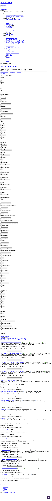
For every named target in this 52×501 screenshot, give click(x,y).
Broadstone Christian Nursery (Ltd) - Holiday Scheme (12, 353)
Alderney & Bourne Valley (5, 104)
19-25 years (3, 135)
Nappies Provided (4, 174)
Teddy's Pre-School (6, 450)
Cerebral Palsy (3, 268)
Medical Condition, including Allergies (8, 215)
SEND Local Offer (13, 45)
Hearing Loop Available (5, 197)
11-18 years (3, 130)
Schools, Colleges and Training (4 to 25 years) (15, 42)
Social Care (8, 50)
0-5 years (2, 125)
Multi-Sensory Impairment (5, 218)
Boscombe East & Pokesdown (6, 114)
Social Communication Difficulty (7, 220)
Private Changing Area (5, 179)
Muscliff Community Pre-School (7, 400)
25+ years (3, 137)
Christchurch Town (4, 111)
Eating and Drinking (4, 243)
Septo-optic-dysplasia (5, 260)
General (13, 15)
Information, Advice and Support (12, 53)
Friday (2, 301)
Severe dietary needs (5, 283)
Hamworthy (3, 106)
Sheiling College (4, 418)
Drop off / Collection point (5, 189)
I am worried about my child (11, 38)
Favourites (3, 73)
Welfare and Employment (11, 30)
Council (6, 2)
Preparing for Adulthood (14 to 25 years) (14, 43)
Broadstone (3, 99)
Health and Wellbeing (10, 31)
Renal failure (3, 278)
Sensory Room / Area (5, 194)
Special (2, 82)
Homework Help (4, 144)
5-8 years (2, 127)
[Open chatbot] (48, 497)
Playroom (3, 182)
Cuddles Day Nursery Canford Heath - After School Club (12, 362)
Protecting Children (9, 27)
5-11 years (3, 132)
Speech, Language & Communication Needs (9, 223)
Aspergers (3, 285)
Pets (2, 159)
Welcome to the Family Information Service (14, 15)
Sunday (2, 303)
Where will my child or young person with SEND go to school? (13, 339)
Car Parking (3, 157)
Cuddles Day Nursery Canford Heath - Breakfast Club (12, 371)
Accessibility (5, 487)
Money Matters (9, 49)
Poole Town (3, 116)
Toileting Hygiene (4, 238)
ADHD (2, 263)
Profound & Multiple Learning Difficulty (8, 250)
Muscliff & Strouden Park (5, 109)
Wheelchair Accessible (5, 164)
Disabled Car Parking (5, 172)
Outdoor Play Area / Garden (6, 149)
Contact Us (6, 57)
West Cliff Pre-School (6, 474)
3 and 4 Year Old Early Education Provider (9, 328)
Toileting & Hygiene (4, 225)
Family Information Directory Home (13, 19)
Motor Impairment (4, 235)
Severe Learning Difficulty (5, 253)
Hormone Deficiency (4, 273)
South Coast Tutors (5, 429)
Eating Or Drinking (4, 208)
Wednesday (3, 296)
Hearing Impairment (4, 230)
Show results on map (5, 336)
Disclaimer (5, 489)
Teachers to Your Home (6, 438)
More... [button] (2, 121)
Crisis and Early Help (10, 51)
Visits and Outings (4, 177)
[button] (26, 75)
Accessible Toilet (4, 162)
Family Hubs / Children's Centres (12, 21)
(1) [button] (8, 93)
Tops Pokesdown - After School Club (9, 468)
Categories (12, 72)
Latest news (8, 32)
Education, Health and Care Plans (12, 47)
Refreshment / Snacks (5, 184)
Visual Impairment (4, 228)
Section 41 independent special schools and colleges (11, 340)
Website (11, 351)
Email (8, 351)
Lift (1, 169)
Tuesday (2, 293)
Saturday (2, 306)
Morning (2, 313)
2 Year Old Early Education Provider (7, 321)
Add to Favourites (18, 351)
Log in (7, 59)
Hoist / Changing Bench (5, 167)
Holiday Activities (9, 24)
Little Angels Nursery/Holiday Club (8, 391)
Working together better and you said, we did (15, 40)
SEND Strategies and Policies (12, 39)
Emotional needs (4, 233)
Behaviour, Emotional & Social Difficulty (8, 205)
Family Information (4, 484)
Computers (3, 142)
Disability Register (9, 55)
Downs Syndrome (4, 270)
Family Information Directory (11, 25)
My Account (6, 60)
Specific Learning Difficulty (6, 255)
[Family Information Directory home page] (8, 492)
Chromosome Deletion (5, 265)
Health (7, 48)
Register (7, 61)
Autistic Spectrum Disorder (6, 203)
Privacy (4, 490)
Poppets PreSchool (5, 409)
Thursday (2, 298)
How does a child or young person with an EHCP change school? (14, 338)
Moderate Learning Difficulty (6, 248)
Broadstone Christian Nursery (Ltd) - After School (11, 342)
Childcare (7, 20)
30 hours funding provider (5, 323)
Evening (2, 316)
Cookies (4, 488)
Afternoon (3, 311)
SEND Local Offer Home (11, 36)
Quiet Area (3, 152)
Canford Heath (3, 101)
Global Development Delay (6, 210)
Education (19, 72)
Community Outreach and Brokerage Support (15, 16)
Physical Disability (4, 245)
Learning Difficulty (4, 213)
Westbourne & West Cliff (5, 119)
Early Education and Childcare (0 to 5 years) (14, 41)
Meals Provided (4, 147)
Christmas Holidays (4, 94)
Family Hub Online (8, 34)
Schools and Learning (10, 28)
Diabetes (2, 280)
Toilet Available (4, 187)
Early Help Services (10, 26)
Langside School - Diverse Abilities (8, 380)
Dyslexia (2, 275)
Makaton (2, 192)
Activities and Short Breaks (11, 44)
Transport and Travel (10, 46)
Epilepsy (2, 240)
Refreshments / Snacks (5, 154)
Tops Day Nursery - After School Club (9, 459)
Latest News (8, 17)
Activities (7, 23)
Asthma (2, 258)
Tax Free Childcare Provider (6, 326)
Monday (2, 291)
